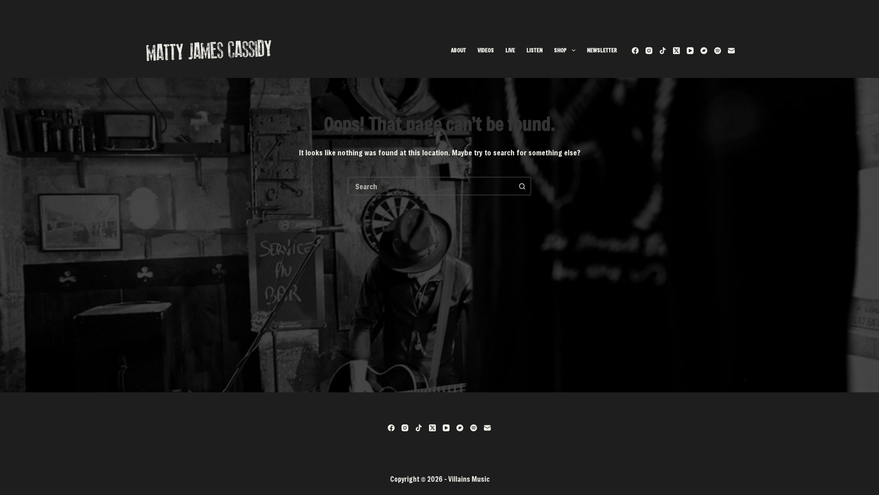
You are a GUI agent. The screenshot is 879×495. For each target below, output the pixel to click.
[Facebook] (635, 50)
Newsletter (602, 50)
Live (510, 50)
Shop (560, 50)
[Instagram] (649, 50)
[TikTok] (662, 50)
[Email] (731, 50)
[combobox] (430, 186)
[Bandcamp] (703, 50)
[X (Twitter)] (676, 50)
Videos (485, 50)
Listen (534, 50)
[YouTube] (690, 50)
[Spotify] (717, 50)
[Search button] (522, 186)
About (458, 50)
